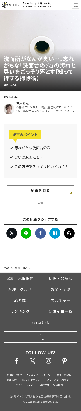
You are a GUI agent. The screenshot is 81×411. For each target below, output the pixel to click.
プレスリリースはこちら (39, 375)
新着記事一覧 (61, 311)
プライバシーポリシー (59, 380)
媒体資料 (58, 384)
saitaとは (40, 322)
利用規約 (12, 380)
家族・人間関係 (20, 278)
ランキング (20, 311)
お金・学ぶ (61, 289)
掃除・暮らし (22, 268)
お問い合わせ (14, 375)
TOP (6, 268)
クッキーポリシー (26, 384)
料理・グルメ (20, 289)
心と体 (20, 300)
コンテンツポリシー (31, 380)
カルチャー (61, 300)
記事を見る (40, 190)
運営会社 (44, 384)
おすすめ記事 (63, 375)
